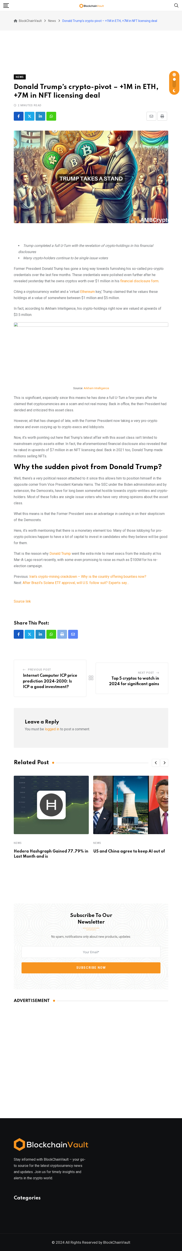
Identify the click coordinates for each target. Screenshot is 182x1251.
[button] (156, 763)
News (18, 843)
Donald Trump (60, 553)
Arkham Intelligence (96, 388)
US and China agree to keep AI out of (129, 851)
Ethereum (87, 292)
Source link (22, 601)
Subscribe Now (91, 967)
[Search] (176, 5)
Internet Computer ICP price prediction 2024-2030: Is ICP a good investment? (50, 681)
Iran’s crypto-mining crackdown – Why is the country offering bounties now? (87, 576)
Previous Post (39, 669)
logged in (52, 729)
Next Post (146, 672)
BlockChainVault (116, 1242)
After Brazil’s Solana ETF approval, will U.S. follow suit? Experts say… (76, 583)
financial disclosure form (139, 281)
